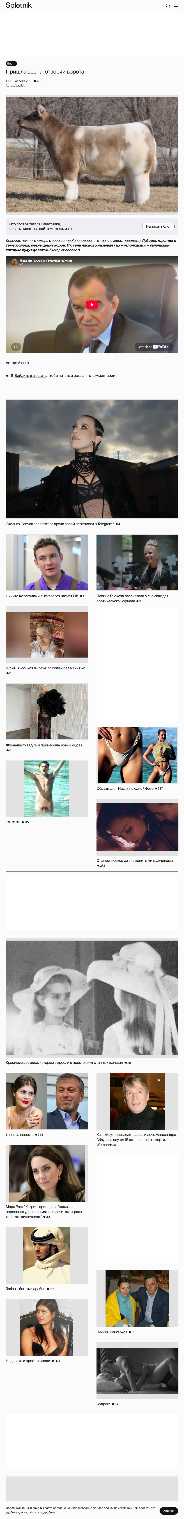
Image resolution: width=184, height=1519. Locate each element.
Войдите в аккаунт (30, 375)
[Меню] (176, 5)
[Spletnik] (19, 5)
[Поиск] (168, 5)
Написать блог (158, 226)
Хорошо (168, 1511)
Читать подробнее (42, 1512)
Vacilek (23, 363)
